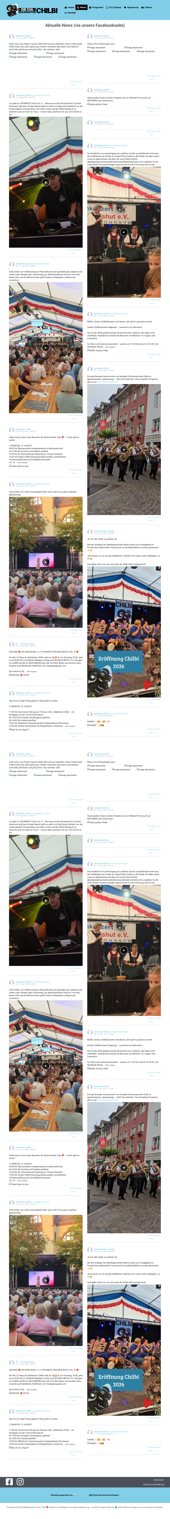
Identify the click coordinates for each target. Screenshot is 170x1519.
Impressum (159, 1480)
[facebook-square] (10, 1482)
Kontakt (72, 12)
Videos (148, 7)
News (83, 7)
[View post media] (27, 53)
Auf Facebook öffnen (76, 81)
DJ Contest (115, 7)
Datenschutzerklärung (153, 1484)
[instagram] (21, 1482)
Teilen (73, 85)
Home (71, 7)
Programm (97, 7)
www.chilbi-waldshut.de (107, 382)
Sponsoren (133, 7)
